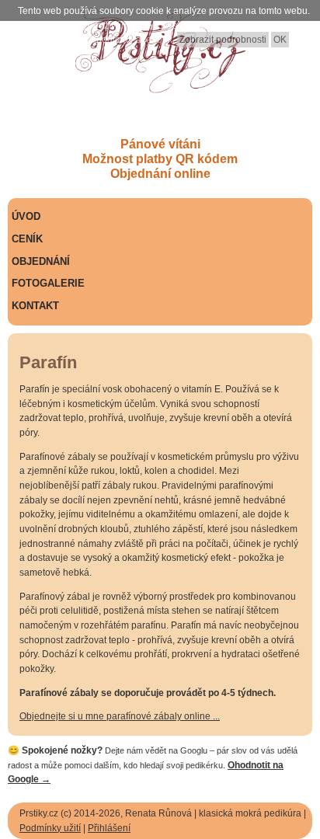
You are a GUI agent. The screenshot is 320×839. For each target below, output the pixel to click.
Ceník (27, 239)
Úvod (26, 216)
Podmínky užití (50, 828)
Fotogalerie (48, 283)
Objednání (41, 261)
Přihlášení (109, 828)
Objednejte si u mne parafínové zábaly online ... (119, 716)
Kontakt (35, 306)
